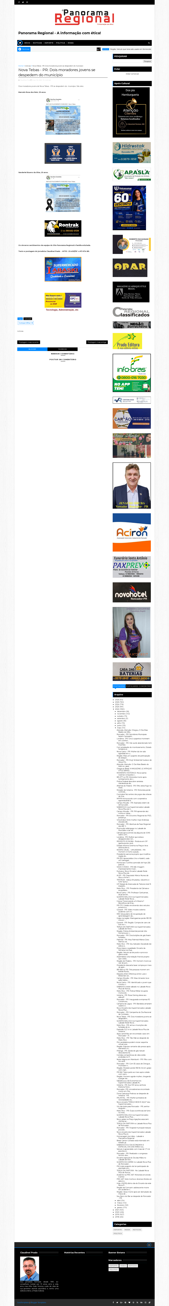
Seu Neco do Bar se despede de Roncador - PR (134, 1197)
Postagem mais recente (29, 342)
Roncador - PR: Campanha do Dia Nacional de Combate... (134, 1013)
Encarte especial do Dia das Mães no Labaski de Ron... (131, 1159)
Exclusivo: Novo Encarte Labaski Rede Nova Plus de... (132, 872)
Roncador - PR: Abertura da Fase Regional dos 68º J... (133, 825)
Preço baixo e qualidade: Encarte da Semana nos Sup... (131, 949)
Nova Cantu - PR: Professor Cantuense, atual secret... (132, 894)
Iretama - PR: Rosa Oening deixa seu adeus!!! (131, 996)
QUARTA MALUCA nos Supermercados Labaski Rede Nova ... (132, 898)
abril (119, 1200)
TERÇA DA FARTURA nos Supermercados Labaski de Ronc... (133, 928)
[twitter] (23, 2)
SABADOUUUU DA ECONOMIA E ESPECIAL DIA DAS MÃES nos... (130, 1146)
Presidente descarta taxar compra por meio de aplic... (134, 966)
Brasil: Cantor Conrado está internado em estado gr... (133, 1142)
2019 (117, 1214)
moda (127, 1229)
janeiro (120, 1208)
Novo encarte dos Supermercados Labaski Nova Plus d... (134, 1133)
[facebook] (19, 2)
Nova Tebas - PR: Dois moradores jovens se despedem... (134, 1018)
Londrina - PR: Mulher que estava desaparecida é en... (130, 838)
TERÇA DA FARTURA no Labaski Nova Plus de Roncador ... (134, 1124)
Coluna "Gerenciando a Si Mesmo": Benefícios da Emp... (130, 902)
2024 (117, 704)
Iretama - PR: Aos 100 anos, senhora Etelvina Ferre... (131, 1086)
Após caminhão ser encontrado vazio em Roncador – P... (133, 1035)
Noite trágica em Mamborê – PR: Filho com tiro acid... (134, 1060)
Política (60, 43)
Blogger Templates (38, 1303)
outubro (120, 716)
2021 (117, 1210)
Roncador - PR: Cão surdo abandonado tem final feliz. (134, 744)
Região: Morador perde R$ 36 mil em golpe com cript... (134, 1069)
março (120, 1203)
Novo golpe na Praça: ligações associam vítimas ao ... (133, 1120)
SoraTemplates (23, 1303)
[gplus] (121, 1302)
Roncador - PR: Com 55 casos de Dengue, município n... (133, 1065)
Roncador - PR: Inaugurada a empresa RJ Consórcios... (133, 1000)
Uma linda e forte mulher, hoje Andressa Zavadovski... (133, 821)
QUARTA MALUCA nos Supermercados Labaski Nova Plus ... (132, 1116)
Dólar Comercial (132, 74)
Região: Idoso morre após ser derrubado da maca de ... (134, 1193)
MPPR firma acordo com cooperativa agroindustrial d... (132, 800)
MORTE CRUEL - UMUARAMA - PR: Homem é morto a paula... (131, 851)
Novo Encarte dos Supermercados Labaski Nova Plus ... (134, 1009)
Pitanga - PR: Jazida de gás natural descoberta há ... (131, 1052)
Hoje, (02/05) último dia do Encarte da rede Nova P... (134, 1184)
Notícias (37, 43)
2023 (117, 707)
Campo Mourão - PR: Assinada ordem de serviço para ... (133, 804)
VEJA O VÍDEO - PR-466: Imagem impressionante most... (130, 868)
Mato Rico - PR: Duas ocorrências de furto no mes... (133, 1112)
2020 (117, 1212)
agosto (120, 721)
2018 (117, 1217)
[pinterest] (125, 1302)
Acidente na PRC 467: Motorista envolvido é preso (134, 1176)
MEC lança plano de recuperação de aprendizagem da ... (131, 915)
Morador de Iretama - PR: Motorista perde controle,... (133, 791)
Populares (132, 686)
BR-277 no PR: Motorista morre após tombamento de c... (131, 778)
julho (119, 723)
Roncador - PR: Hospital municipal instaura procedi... (134, 1129)
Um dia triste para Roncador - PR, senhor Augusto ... (133, 1107)
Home (20, 66)
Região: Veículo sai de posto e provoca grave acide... (132, 953)
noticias (69, 49)
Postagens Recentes (119, 686)
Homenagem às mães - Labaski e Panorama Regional (130, 1137)
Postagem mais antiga (97, 342)
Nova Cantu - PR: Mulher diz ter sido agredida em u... (131, 753)
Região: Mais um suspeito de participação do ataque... (133, 757)
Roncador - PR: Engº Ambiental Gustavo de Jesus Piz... (134, 761)
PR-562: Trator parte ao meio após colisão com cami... (133, 1073)
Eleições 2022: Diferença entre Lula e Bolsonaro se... (131, 975)
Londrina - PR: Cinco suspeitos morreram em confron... (133, 740)
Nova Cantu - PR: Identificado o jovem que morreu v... (134, 983)
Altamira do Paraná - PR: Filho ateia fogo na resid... (134, 787)
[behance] (141, 1302)
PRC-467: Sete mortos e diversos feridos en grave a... (134, 1180)
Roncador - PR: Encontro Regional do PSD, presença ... (134, 817)
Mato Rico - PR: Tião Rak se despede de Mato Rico (133, 1039)
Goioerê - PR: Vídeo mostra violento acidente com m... (131, 911)
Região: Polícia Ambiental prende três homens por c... (132, 932)
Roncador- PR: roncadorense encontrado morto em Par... (133, 1090)
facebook (62, 349)
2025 (117, 702)
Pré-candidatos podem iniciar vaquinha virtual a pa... (132, 1043)
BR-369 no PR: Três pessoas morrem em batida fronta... (133, 971)
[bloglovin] (129, 1302)
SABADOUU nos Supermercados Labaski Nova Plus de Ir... (133, 808)
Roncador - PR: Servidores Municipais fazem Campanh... (132, 735)
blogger (32, 349)
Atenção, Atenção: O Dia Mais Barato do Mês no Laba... (133, 765)
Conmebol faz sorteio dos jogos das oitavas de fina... (134, 795)
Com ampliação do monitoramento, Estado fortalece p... (134, 748)
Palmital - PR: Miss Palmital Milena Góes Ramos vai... (133, 941)
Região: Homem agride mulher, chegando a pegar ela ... (134, 1077)
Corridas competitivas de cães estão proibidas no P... (131, 1056)
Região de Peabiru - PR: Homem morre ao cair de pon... (134, 962)
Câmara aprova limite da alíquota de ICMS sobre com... (133, 834)
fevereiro (121, 1205)
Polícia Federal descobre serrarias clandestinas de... (130, 782)
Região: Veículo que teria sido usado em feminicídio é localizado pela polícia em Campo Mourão (112, 49)
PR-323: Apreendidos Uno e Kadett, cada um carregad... (133, 859)
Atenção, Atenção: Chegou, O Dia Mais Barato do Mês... (132, 731)
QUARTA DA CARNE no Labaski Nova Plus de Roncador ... (134, 1163)
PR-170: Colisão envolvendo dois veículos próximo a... (133, 906)
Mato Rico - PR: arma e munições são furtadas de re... (132, 1026)
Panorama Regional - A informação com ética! (59, 33)
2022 (117, 709)
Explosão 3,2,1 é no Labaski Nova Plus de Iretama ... (133, 1030)
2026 (117, 700)
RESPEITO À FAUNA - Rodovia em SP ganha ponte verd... (132, 842)
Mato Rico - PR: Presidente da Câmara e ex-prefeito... (133, 889)
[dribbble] (133, 1302)
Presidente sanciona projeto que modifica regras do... (133, 855)
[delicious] (149, 1302)
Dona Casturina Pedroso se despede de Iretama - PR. (133, 1095)
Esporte (49, 43)
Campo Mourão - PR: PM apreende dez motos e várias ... (132, 812)
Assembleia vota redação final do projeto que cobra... (133, 958)
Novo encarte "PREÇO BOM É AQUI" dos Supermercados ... (133, 1103)
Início (27, 43)
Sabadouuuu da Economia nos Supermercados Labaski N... (129, 1082)
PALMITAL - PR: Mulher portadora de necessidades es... (131, 1099)
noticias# (27, 319)
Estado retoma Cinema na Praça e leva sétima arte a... (132, 847)
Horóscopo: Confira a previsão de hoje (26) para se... (133, 864)
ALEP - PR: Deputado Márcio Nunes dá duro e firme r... (132, 876)
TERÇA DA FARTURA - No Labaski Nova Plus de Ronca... (133, 1172)
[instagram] (27, 2)
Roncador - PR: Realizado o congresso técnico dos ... (132, 1154)
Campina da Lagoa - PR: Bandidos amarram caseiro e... (134, 1005)
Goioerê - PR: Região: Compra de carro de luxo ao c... (133, 924)
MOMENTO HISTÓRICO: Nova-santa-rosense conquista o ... (132, 774)
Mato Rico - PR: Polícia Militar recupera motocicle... (132, 992)
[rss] (137, 1302)
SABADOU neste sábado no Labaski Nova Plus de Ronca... (133, 988)
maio (119, 728)
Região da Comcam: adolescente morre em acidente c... (133, 1189)
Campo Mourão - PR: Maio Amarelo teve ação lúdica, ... (133, 979)
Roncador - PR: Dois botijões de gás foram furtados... (134, 936)
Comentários (145, 686)
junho (119, 725)
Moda (71, 43)
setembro (121, 718)
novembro (121, 714)
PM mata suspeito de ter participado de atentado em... (133, 1167)
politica (118, 1233)
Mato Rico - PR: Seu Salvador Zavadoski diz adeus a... (134, 945)
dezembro (121, 711)
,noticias (48, 80)
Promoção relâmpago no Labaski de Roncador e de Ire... (131, 829)
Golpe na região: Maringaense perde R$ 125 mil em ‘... (134, 919)
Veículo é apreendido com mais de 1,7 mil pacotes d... (133, 1150)
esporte (118, 1229)
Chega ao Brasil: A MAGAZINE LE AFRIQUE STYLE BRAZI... (134, 770)
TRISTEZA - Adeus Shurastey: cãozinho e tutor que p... (133, 881)
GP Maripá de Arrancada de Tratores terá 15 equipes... (134, 885)
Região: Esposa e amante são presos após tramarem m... (133, 1047)
